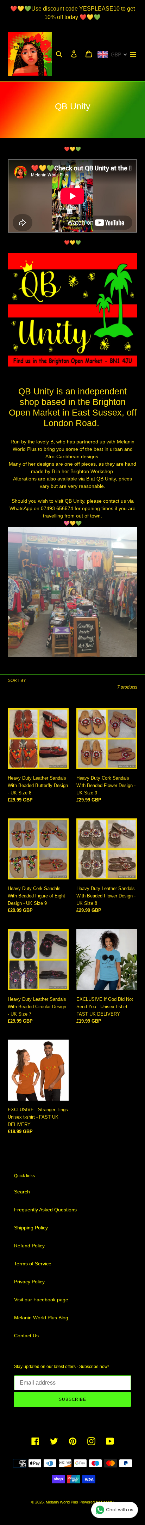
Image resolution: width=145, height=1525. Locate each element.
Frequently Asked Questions (45, 1209)
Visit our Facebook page (41, 1299)
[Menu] (133, 54)
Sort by (17, 680)
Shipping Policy (31, 1227)
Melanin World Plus (62, 1502)
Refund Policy (29, 1245)
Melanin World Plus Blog (41, 1317)
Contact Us (26, 1335)
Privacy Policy (29, 1281)
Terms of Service (32, 1263)
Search (22, 1191)
